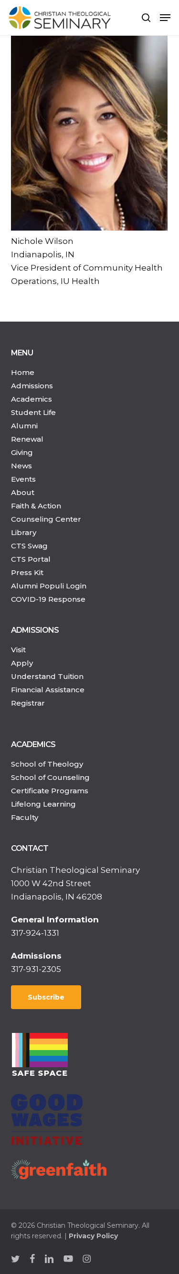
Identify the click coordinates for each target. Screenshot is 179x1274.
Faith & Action (36, 505)
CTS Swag (29, 545)
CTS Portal (31, 559)
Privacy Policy (93, 1236)
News (21, 465)
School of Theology (47, 763)
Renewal (27, 439)
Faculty (24, 817)
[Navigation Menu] (165, 17)
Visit (18, 649)
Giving (22, 452)
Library (23, 532)
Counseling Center (46, 519)
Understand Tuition (47, 676)
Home (22, 372)
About (22, 492)
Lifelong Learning (43, 804)
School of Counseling (50, 777)
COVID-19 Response (48, 599)
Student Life (33, 412)
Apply (22, 662)
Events (23, 479)
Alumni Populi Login (48, 585)
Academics (31, 399)
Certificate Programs (49, 790)
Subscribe (46, 997)
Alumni (24, 425)
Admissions (32, 385)
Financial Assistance (47, 689)
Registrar (28, 703)
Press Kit (27, 572)
